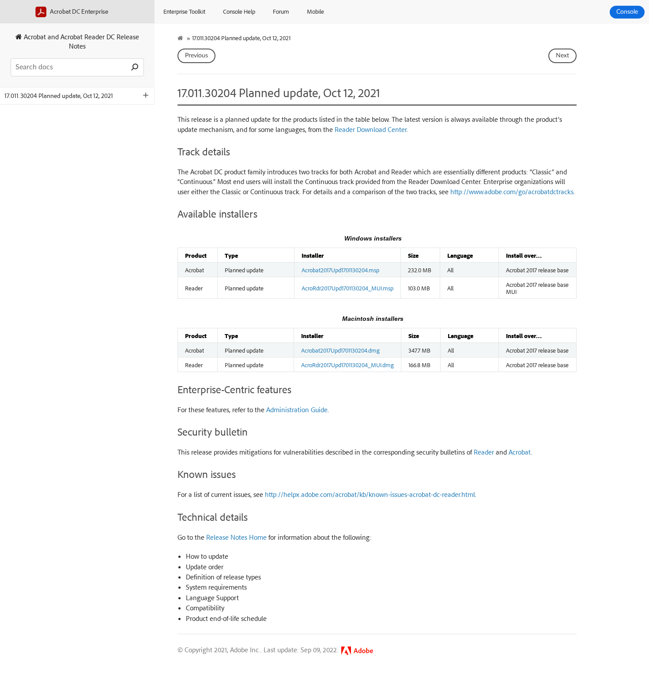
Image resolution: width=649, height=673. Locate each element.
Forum (281, 11)
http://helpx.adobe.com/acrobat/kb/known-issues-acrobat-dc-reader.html (370, 494)
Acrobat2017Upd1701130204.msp (340, 270)
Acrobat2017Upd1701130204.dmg (340, 350)
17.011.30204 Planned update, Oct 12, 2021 (58, 95)
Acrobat (520, 451)
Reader (484, 451)
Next (562, 56)
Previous (196, 56)
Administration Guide (297, 409)
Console (627, 12)
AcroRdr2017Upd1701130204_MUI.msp (347, 288)
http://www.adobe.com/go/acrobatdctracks (512, 191)
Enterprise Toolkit (184, 11)
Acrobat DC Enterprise (78, 11)
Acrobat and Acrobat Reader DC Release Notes (80, 41)
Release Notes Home (236, 537)
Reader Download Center (371, 129)
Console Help (239, 11)
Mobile (315, 11)
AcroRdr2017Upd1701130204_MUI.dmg (347, 364)
